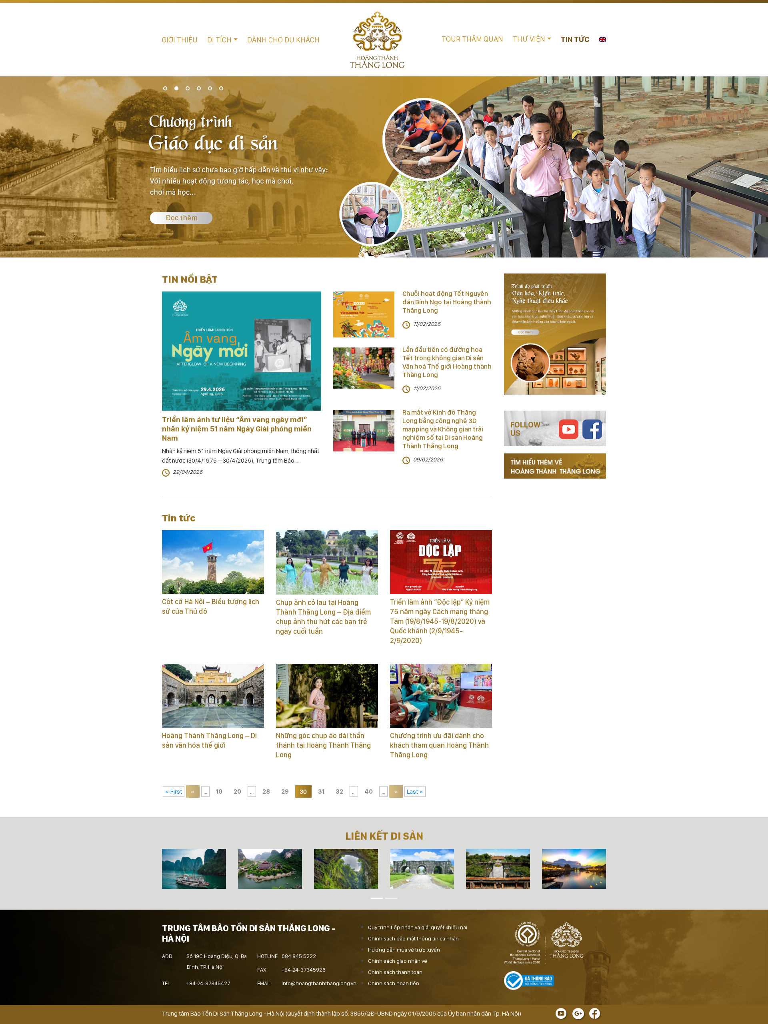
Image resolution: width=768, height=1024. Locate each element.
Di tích (219, 39)
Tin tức (575, 39)
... (296, 460)
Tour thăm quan (472, 39)
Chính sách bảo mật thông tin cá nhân (413, 938)
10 (219, 791)
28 (266, 791)
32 (339, 791)
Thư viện (529, 39)
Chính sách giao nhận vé (397, 961)
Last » (415, 791)
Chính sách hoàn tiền (393, 983)
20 (237, 791)
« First (173, 791)
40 (368, 791)
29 (285, 791)
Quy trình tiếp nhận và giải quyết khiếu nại (417, 927)
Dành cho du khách (283, 39)
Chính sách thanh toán (395, 972)
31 (321, 791)
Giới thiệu (180, 39)
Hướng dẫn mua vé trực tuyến (404, 949)
